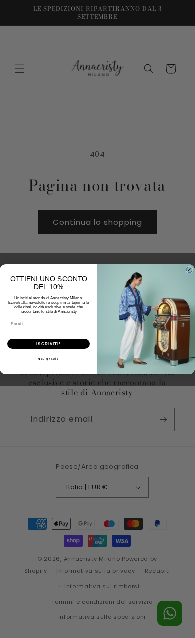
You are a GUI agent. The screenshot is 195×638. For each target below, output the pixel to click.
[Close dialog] (189, 270)
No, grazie (49, 358)
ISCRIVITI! (48, 343)
